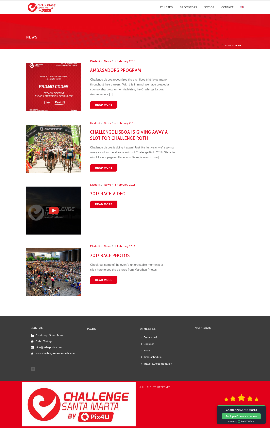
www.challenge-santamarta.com (56, 353)
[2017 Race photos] (53, 272)
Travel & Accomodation (157, 363)
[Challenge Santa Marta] (79, 404)
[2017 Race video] (53, 210)
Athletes (166, 7)
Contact (227, 7)
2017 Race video (108, 193)
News (107, 61)
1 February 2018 (124, 246)
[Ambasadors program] (53, 86)
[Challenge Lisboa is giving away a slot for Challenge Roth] (53, 148)
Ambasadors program (115, 70)
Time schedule (152, 357)
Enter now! (150, 337)
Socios (209, 7)
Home (228, 45)
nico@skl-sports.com (49, 347)
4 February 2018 (124, 184)
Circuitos (148, 343)
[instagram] (33, 369)
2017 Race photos (110, 255)
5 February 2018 (124, 61)
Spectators (188, 7)
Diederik (95, 61)
